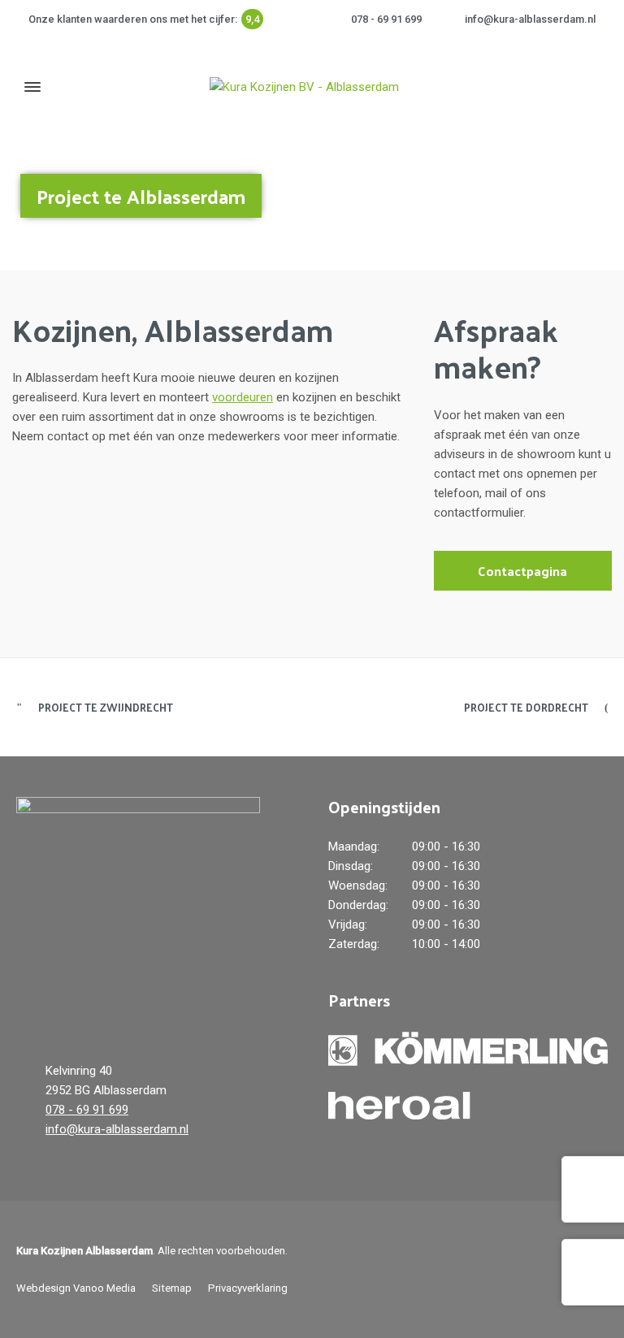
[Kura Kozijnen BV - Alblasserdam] (304, 86)
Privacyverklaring (248, 1288)
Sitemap (172, 1288)
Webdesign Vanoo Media (76, 1288)
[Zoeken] (597, 86)
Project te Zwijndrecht (105, 707)
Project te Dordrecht (526, 707)
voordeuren (242, 397)
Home (461, 187)
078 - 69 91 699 (386, 19)
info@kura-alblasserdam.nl (530, 19)
